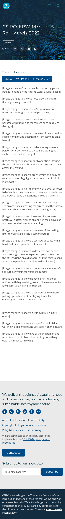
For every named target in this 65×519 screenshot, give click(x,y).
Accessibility (37, 420)
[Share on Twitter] (22, 48)
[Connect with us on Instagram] (11, 411)
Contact (8, 42)
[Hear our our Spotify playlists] (25, 411)
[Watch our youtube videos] (38, 411)
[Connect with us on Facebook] (4, 411)
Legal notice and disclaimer (33, 425)
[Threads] (31, 411)
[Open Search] (58, 6)
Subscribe (52, 471)
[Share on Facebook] (15, 48)
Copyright (7, 425)
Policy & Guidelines (12, 430)
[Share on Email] (35, 48)
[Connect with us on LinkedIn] (18, 411)
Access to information (14, 420)
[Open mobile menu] (49, 6)
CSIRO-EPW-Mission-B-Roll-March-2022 (27, 79)
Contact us (13, 452)
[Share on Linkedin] (28, 48)
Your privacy (34, 430)
